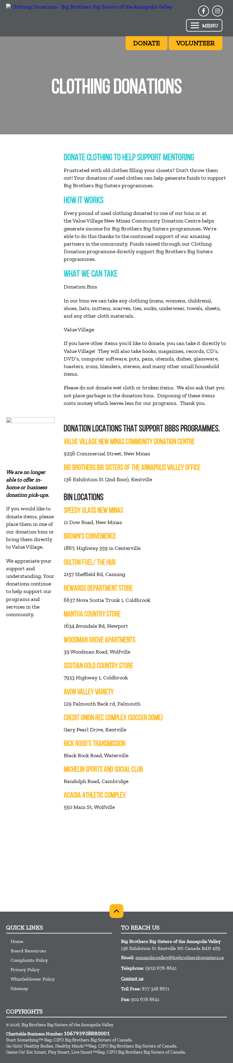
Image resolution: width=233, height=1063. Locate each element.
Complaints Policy (29, 960)
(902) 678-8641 (161, 968)
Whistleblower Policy (33, 979)
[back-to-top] (116, 911)
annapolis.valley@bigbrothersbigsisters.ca (179, 957)
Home (17, 941)
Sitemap (19, 988)
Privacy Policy (25, 969)
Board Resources (28, 951)
